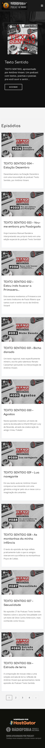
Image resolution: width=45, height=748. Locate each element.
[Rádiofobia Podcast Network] (14, 6)
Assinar (13, 87)
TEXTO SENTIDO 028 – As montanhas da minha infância (20, 538)
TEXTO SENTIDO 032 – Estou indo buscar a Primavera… (18, 285)
